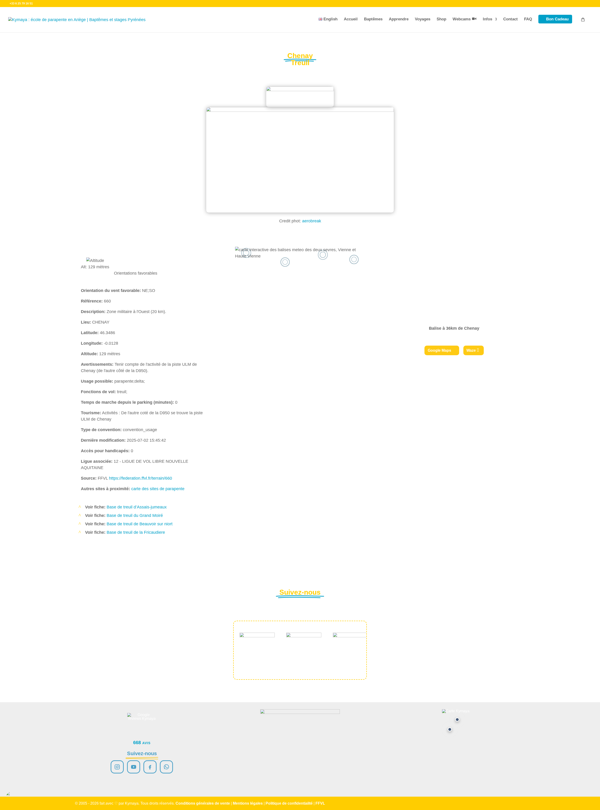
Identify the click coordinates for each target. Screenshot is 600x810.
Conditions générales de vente (203, 803)
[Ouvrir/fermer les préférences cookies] (12, 797)
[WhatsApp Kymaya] (166, 766)
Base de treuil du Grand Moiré (135, 515)
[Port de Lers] (450, 729)
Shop (441, 19)
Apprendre (399, 19)
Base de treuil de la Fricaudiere (136, 532)
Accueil (351, 19)
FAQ (528, 19)
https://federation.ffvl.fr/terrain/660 (140, 478)
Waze (471, 350)
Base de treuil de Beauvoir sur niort (139, 524)
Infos (487, 19)
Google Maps (439, 350)
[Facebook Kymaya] (150, 766)
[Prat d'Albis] (457, 719)
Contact (510, 19)
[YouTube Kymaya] (133, 766)
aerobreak (311, 221)
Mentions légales (248, 803)
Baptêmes (373, 19)
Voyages (422, 19)
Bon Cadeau (557, 19)
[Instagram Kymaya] (117, 766)
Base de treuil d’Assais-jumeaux (137, 507)
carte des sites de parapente (157, 488)
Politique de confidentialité (289, 803)
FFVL (320, 803)
